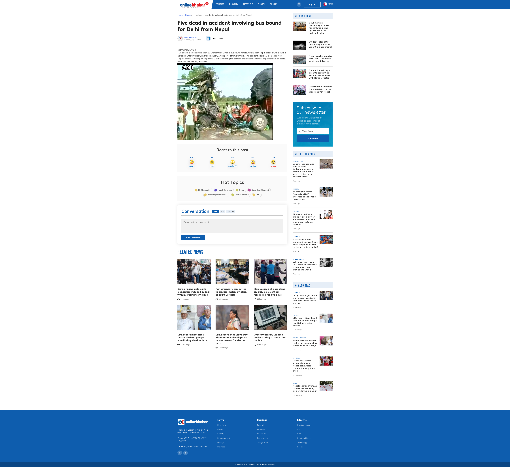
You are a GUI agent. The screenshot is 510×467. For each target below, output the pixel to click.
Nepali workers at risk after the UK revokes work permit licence (320, 58)
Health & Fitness (304, 438)
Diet (299, 434)
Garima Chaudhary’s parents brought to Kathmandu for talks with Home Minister (319, 74)
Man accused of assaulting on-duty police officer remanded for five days (269, 291)
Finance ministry (241, 195)
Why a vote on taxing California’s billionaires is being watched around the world (305, 266)
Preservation (262, 438)
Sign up (312, 4)
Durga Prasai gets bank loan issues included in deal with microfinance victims (193, 291)
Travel (261, 4)
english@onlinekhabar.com (195, 446)
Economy (233, 4)
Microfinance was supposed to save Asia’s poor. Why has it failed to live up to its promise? (305, 243)
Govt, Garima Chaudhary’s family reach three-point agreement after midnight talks (319, 28)
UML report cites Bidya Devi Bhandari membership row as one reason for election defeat (232, 339)
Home (180, 15)
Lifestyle (248, 4)
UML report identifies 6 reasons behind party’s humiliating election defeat (193, 337)
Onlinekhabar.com (197, 432)
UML (258, 195)
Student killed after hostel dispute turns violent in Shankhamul (320, 44)
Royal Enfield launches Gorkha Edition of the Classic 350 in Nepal (320, 89)
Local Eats (261, 434)
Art (298, 429)
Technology (302, 442)
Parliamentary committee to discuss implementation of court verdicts (231, 291)
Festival (260, 425)
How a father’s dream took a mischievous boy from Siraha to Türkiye (305, 343)
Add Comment (193, 237)
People (300, 447)
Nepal (241, 190)
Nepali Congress (225, 190)
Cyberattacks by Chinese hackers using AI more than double (270, 337)
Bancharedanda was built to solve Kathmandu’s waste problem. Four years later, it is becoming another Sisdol (303, 170)
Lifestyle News (303, 425)
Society (220, 434)
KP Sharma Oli (204, 190)
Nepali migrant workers (217, 195)
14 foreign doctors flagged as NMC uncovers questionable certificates (304, 195)
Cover (188, 15)
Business (221, 447)
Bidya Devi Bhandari (260, 190)
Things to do (262, 442)
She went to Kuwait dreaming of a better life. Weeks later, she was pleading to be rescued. (304, 219)
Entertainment (223, 438)
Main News (222, 425)
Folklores (261, 429)
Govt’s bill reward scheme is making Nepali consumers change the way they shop (304, 365)
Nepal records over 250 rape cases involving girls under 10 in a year (305, 388)
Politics (220, 4)
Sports (273, 4)
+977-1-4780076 (192, 438)
